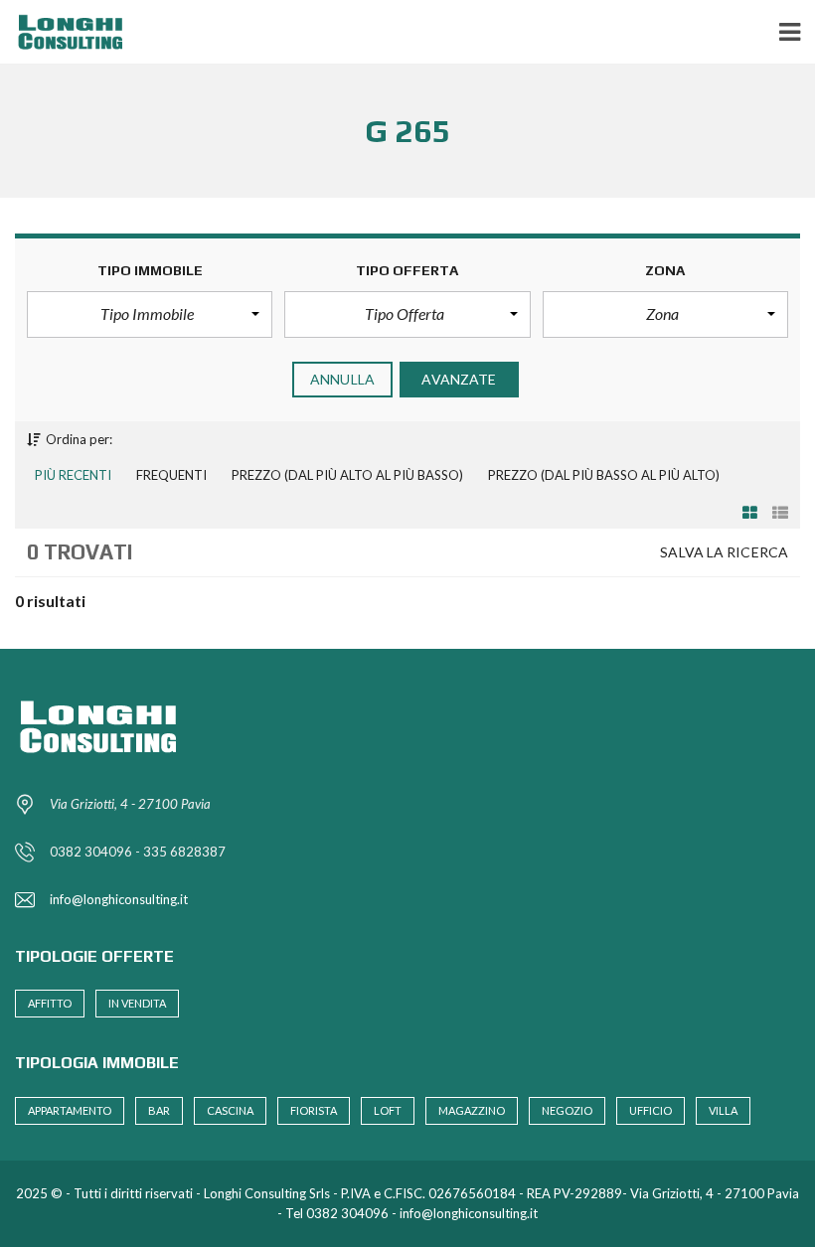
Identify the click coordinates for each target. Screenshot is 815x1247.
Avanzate (458, 379)
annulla (342, 379)
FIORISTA (313, 1110)
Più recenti (73, 475)
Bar (159, 1110)
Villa (723, 1110)
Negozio (567, 1110)
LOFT (388, 1110)
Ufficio (650, 1110)
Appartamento (69, 1110)
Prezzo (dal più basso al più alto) (604, 475)
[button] (149, 314)
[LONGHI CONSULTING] (67, 32)
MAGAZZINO (471, 1110)
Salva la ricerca (724, 552)
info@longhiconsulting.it (119, 899)
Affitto (50, 1003)
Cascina (230, 1110)
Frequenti (171, 475)
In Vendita (137, 1003)
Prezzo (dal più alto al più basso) (347, 475)
